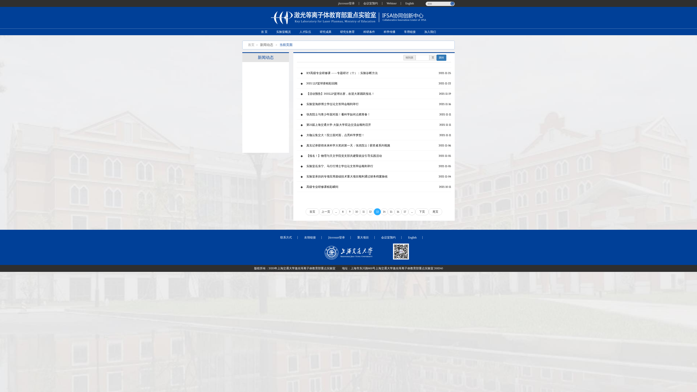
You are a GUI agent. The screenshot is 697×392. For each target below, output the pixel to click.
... (336, 211)
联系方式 (286, 237)
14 (384, 211)
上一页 (325, 211)
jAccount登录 (346, 3)
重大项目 (363, 237)
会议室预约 (370, 3)
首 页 (264, 32)
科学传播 (389, 32)
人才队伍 (305, 32)
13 (377, 211)
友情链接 (310, 237)
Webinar (392, 3)
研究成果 (325, 32)
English (409, 3)
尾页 (435, 211)
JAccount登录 (336, 237)
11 (363, 211)
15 (391, 211)
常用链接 (410, 32)
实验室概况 (283, 32)
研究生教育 (347, 32)
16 (398, 211)
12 (370, 211)
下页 (422, 211)
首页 (251, 45)
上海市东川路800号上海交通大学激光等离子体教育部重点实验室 (392, 268)
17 (405, 211)
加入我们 (430, 32)
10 (356, 211)
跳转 (441, 57)
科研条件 (369, 32)
